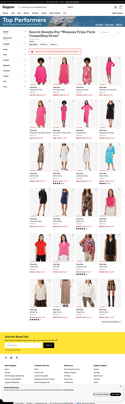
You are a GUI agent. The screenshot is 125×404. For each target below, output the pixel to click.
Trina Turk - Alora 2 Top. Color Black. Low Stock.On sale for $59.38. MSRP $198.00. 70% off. (110, 254)
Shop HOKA (109, 25)
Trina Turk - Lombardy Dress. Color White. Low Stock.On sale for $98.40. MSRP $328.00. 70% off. (87, 163)
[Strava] (17, 357)
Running (97, 379)
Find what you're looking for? (110, 321)
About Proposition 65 (41, 382)
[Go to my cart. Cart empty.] (121, 7)
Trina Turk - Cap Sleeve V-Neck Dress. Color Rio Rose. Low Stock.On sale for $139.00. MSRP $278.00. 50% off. (64, 119)
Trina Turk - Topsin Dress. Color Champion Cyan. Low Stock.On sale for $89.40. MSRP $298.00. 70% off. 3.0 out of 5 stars (110, 163)
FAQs (36, 369)
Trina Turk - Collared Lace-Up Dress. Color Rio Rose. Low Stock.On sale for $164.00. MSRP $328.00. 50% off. (110, 76)
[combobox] (41, 7)
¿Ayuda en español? (41, 376)
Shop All (119, 25)
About (7, 369)
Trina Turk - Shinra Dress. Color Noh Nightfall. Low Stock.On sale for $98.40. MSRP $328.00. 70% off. (64, 209)
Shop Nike (99, 25)
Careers (7, 372)
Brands (96, 369)
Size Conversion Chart (72, 369)
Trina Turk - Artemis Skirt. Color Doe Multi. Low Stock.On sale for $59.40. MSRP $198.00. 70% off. (110, 300)
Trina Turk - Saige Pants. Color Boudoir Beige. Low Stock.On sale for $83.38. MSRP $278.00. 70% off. (64, 300)
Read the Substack (72, 2)
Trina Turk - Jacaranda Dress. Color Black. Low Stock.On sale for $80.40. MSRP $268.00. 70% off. (41, 209)
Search (70, 7)
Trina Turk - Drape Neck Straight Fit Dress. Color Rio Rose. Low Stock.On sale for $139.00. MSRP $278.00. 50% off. (41, 119)
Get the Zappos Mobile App (14, 376)
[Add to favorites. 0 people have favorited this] (49, 58)
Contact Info (38, 372)
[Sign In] (115, 7)
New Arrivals (98, 376)
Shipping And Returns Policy (44, 379)
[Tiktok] (11, 357)
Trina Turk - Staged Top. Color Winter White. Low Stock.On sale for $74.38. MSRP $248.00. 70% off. (87, 300)
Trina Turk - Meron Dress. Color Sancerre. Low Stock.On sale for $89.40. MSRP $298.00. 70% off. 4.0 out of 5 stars (64, 163)
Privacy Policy (68, 390)
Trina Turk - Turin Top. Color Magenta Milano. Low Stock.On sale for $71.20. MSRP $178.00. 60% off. (64, 254)
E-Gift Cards (68, 382)
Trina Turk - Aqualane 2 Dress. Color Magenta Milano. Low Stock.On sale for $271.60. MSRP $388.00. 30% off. (41, 76)
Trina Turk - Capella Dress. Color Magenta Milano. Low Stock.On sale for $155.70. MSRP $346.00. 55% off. (87, 119)
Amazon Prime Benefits (13, 379)
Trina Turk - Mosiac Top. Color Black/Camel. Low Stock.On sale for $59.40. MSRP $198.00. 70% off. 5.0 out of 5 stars (87, 209)
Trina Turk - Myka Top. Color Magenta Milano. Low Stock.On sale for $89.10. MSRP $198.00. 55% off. (110, 209)
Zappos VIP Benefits (12, 382)
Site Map (67, 376)
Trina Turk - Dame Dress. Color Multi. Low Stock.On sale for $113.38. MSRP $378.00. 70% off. (41, 163)
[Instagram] (6, 357)
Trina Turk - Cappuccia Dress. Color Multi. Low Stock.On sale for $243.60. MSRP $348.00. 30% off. (87, 76)
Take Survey (68, 379)
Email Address (12, 345)
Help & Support (117, 13)
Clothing (43, 44)
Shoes (96, 382)
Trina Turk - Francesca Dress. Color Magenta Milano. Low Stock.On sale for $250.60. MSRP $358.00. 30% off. (64, 76)
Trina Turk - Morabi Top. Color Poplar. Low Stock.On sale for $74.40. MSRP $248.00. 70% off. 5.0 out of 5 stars (41, 300)
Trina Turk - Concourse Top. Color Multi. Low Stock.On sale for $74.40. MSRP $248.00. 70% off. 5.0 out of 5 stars (87, 254)
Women (53, 44)
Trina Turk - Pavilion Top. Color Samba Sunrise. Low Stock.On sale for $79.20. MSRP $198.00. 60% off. (41, 254)
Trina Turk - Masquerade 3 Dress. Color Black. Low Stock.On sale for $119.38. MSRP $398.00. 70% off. (110, 119)
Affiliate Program (70, 372)
